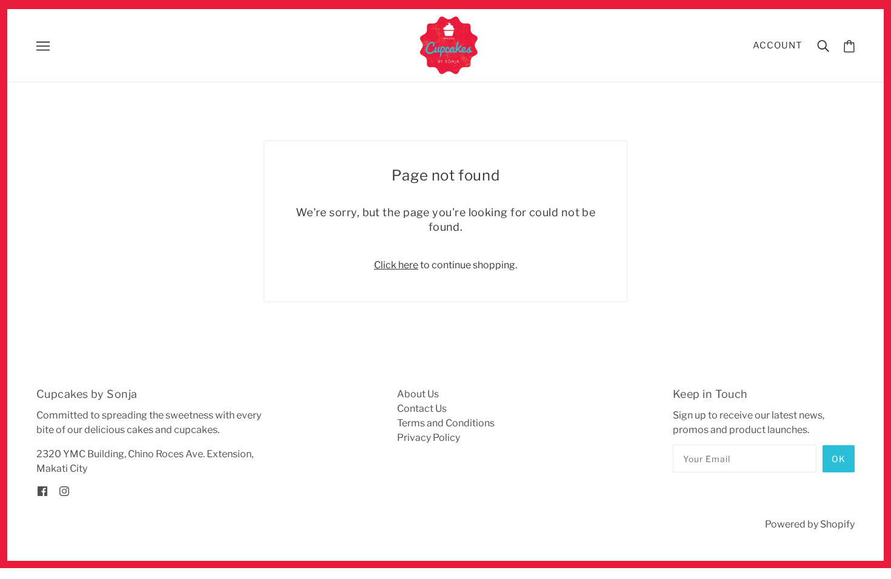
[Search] (823, 45)
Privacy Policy (428, 437)
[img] (42, 490)
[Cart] (849, 46)
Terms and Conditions (446, 423)
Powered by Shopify (810, 524)
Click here (396, 265)
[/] (449, 44)
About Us (418, 394)
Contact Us (422, 408)
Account (778, 45)
